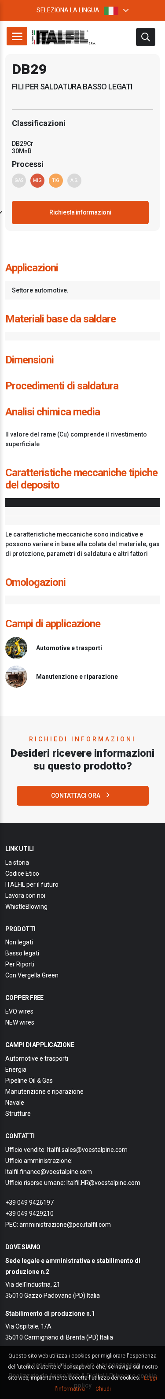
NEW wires (19, 1022)
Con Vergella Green (32, 975)
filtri (145, 37)
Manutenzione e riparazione (44, 1091)
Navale (14, 1102)
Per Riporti (19, 964)
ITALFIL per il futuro (32, 884)
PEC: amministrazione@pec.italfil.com (58, 1224)
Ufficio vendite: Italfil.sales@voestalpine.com (66, 1149)
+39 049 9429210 (29, 1213)
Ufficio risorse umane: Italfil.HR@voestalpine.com (72, 1182)
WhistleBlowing (26, 906)
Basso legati (22, 953)
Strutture (18, 1113)
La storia (17, 862)
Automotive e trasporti (36, 1058)
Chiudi (103, 1389)
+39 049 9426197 (29, 1202)
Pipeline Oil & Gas (29, 1080)
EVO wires (19, 1011)
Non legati (19, 942)
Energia (15, 1069)
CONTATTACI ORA (76, 795)
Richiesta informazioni (80, 212)
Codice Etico (22, 873)
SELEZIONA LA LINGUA (68, 10)
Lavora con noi (25, 895)
